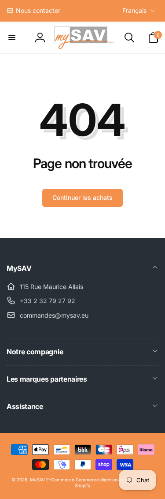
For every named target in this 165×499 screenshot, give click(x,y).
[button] (12, 37)
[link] (33, 10)
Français (134, 10)
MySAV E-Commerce (52, 479)
